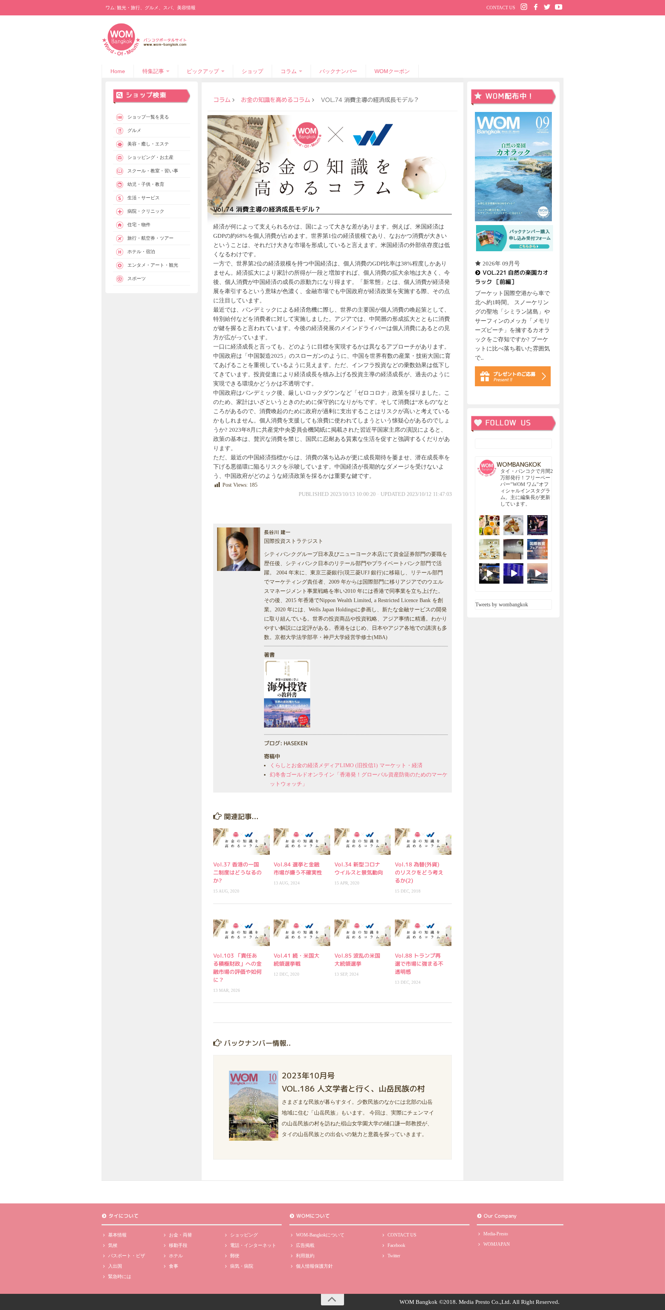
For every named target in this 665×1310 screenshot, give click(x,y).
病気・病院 (241, 1266)
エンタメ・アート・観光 (152, 265)
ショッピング (244, 1235)
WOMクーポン (392, 71)
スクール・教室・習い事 (152, 171)
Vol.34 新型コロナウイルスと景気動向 (358, 868)
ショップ (252, 71)
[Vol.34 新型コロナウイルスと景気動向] (362, 841)
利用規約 (305, 1255)
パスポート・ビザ (126, 1255)
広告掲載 (305, 1245)
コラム (289, 71)
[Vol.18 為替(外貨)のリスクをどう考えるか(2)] (423, 841)
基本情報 (117, 1235)
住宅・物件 (138, 224)
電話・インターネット (253, 1245)
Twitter (394, 1255)
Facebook (396, 1245)
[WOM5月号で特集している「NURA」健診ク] (513, 549)
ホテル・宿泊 (141, 251)
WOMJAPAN (496, 1244)
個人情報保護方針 (314, 1266)
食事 (173, 1266)
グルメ (134, 130)
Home (117, 71)
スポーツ (136, 278)
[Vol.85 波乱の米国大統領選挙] (362, 933)
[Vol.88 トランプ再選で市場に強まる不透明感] (423, 933)
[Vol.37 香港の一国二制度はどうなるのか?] (241, 841)
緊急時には (119, 1276)
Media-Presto (495, 1234)
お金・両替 (180, 1235)
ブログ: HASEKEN (285, 743)
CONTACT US (500, 7)
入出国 (115, 1266)
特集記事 (153, 71)
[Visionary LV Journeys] (489, 573)
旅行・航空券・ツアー (150, 238)
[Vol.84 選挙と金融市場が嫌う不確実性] (302, 841)
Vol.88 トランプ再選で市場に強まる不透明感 (419, 963)
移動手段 (178, 1245)
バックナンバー (338, 71)
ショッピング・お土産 (150, 157)
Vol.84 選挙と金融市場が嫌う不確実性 (298, 868)
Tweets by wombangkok (501, 604)
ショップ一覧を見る (148, 117)
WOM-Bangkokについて (320, 1235)
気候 (112, 1245)
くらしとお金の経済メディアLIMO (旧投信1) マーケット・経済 (346, 765)
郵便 (234, 1255)
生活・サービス (143, 197)
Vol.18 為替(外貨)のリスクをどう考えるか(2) (419, 872)
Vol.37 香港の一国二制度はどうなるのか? (237, 872)
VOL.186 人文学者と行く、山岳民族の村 (353, 1088)
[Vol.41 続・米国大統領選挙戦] (302, 933)
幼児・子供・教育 (145, 184)
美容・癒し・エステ (148, 144)
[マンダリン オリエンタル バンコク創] (489, 549)
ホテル (176, 1255)
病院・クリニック (145, 211)
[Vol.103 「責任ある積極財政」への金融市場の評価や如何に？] (241, 933)
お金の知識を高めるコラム (275, 99)
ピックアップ (203, 71)
